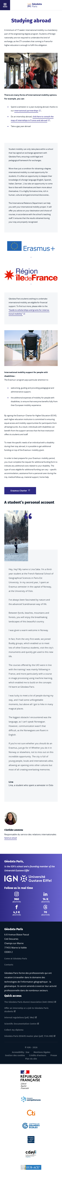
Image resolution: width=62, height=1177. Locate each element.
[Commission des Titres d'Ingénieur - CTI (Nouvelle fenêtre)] (31, 1112)
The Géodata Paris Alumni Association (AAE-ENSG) (29, 1002)
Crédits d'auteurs (37, 1055)
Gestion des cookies (15, 1055)
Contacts (8, 964)
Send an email (10, 838)
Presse (53, 1055)
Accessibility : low (20, 1052)
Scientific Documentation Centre (20, 1023)
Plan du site (31, 1058)
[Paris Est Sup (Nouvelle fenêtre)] (31, 1139)
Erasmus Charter (19, 490)
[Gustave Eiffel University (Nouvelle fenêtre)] (36, 878)
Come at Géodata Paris (15, 958)
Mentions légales (42, 1052)
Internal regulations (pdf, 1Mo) (19, 1017)
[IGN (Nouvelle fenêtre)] (11, 878)
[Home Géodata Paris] (34, 5)
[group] (31, 654)
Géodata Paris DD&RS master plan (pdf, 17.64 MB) (28, 1036)
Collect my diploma (13, 1030)
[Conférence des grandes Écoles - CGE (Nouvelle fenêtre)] (31, 1125)
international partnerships (26, 110)
